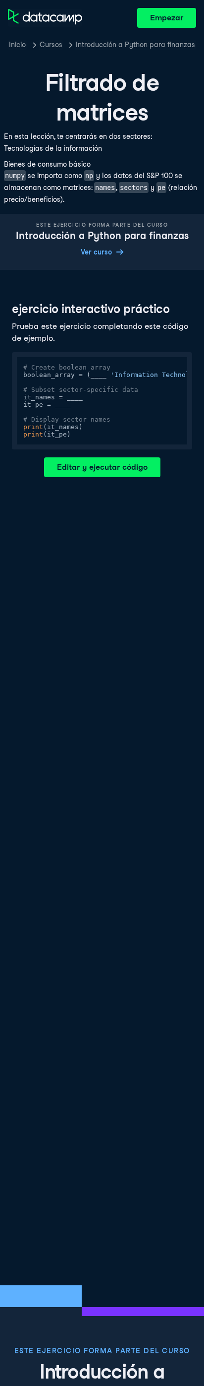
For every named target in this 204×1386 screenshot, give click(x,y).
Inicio (17, 45)
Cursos (51, 45)
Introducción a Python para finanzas (135, 45)
